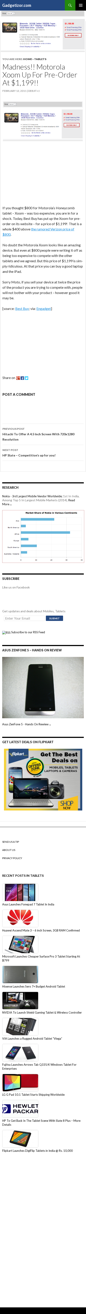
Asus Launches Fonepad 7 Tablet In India (28, 904)
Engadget (43, 308)
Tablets (40, 59)
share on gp (18, 378)
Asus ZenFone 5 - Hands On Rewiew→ (26, 724)
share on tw (26, 378)
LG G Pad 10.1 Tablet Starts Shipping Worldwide (33, 1094)
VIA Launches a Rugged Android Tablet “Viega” (32, 1038)
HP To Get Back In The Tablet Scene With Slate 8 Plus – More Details (41, 1122)
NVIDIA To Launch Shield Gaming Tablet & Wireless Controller (42, 1012)
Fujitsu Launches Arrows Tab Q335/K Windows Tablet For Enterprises (39, 1066)
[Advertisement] (35, 174)
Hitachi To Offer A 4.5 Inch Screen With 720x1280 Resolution (38, 434)
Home (27, 59)
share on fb (22, 378)
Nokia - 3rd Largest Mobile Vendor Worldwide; (32, 496)
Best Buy (22, 308)
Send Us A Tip (10, 841)
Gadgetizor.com (16, 5)
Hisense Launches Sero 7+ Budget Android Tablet (33, 986)
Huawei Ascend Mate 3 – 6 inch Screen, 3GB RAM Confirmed (41, 930)
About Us (8, 850)
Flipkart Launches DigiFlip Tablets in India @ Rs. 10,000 (37, 1150)
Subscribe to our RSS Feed (28, 632)
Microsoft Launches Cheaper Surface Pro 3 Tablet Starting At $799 (41, 958)
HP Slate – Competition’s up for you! (29, 452)
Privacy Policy (12, 858)
